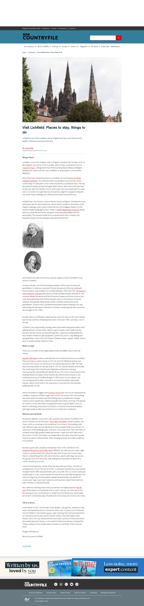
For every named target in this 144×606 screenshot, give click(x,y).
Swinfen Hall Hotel (29, 358)
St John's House (54, 393)
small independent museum (68, 210)
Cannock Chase (28, 168)
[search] (118, 37)
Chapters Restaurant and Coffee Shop (37, 450)
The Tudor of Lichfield (58, 421)
